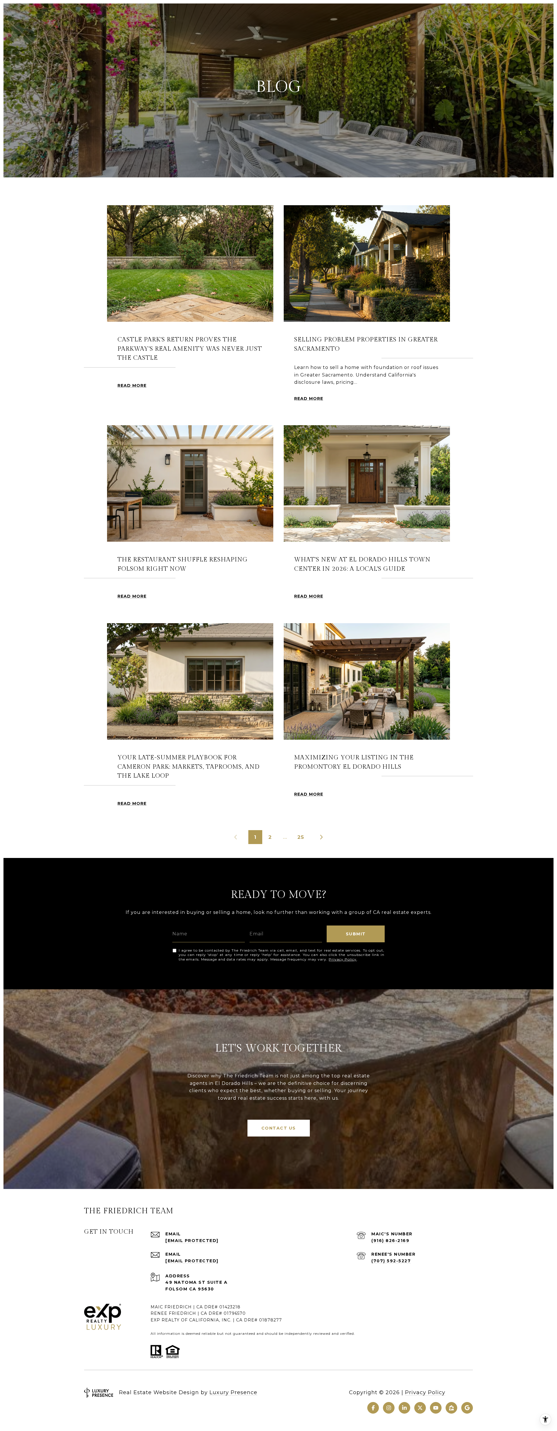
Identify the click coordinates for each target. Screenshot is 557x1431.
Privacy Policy (343, 959)
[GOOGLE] (467, 1408)
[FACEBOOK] (373, 1408)
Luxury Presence (233, 1392)
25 (300, 837)
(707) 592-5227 (391, 1260)
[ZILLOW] (451, 1408)
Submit (356, 934)
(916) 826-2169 (390, 1240)
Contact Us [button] (278, 1128)
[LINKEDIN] (404, 1408)
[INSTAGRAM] (389, 1408)
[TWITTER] (420, 1408)
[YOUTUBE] (436, 1408)
